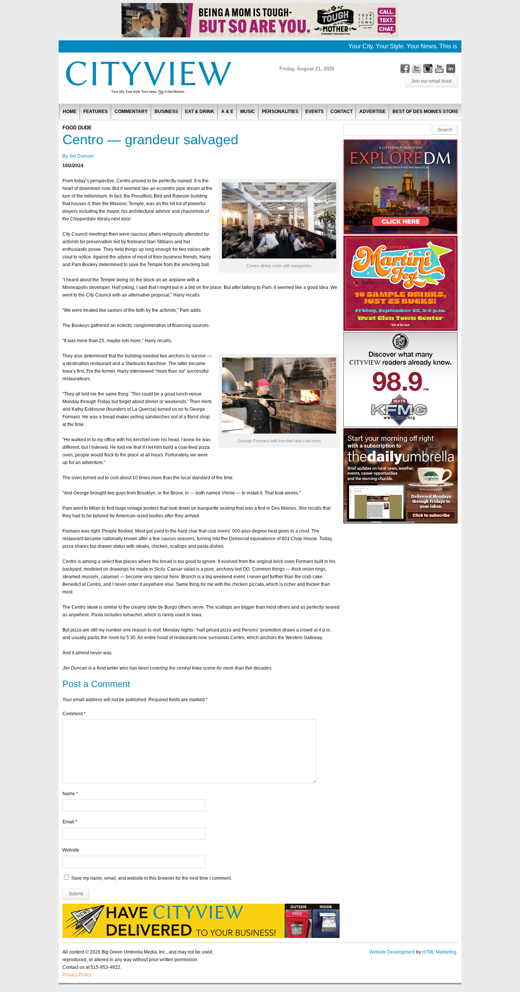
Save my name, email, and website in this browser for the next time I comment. (151, 878)
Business (166, 111)
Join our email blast (431, 81)
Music (247, 111)
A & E (227, 111)
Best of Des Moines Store (425, 111)
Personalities (280, 111)
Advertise (372, 111)
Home (70, 111)
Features (95, 111)
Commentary (131, 111)
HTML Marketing (439, 952)
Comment (74, 713)
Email (68, 822)
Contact (341, 111)
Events (314, 111)
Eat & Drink (199, 111)
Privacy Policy (76, 975)
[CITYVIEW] (148, 94)
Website (70, 850)
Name (68, 793)
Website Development (392, 952)
